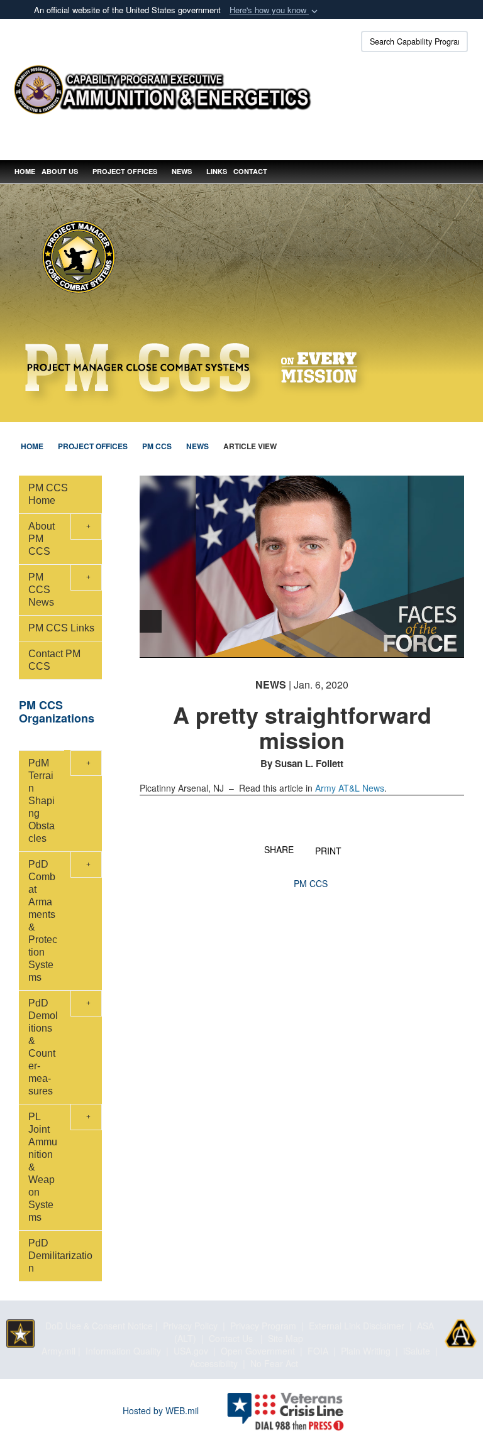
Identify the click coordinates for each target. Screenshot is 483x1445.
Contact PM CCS (54, 660)
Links (216, 171)
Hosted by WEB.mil (161, 1410)
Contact (250, 171)
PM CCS (311, 883)
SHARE (279, 848)
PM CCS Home (48, 494)
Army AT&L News (349, 788)
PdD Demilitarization (60, 1255)
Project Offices (124, 171)
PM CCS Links (61, 628)
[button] (275, 10)
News (182, 171)
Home (24, 171)
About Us (60, 171)
